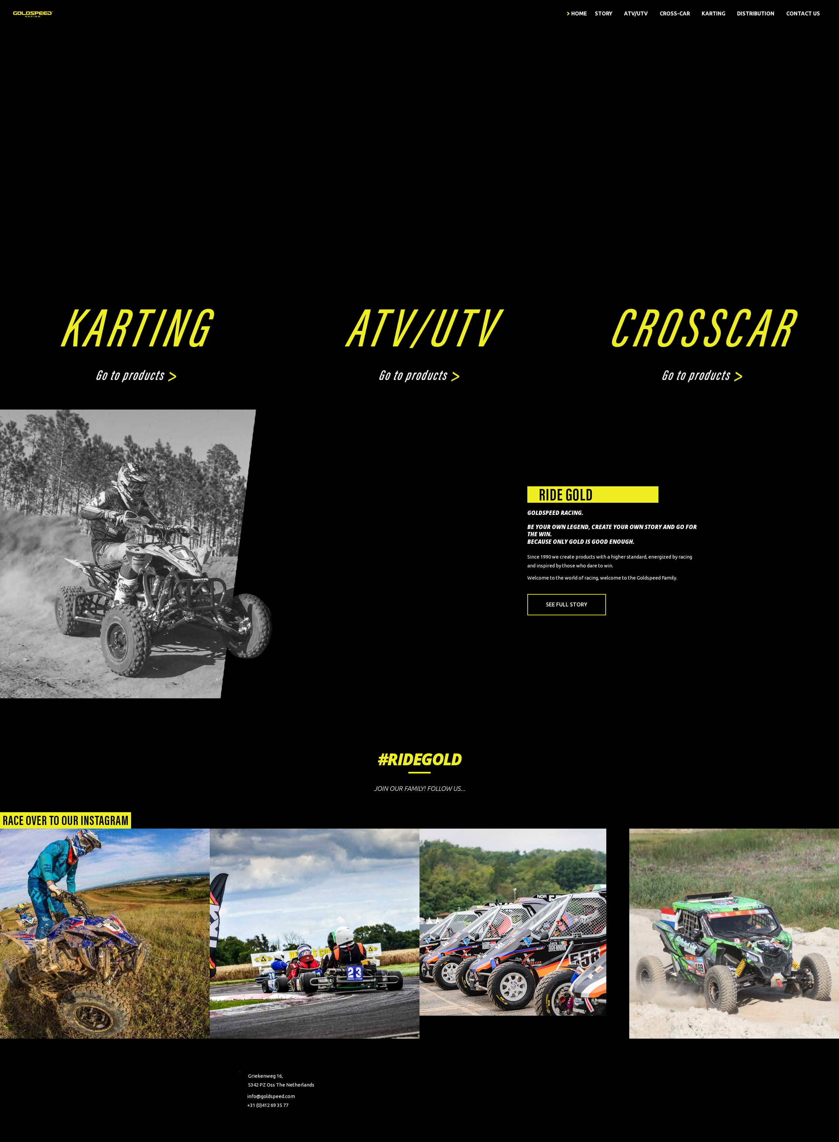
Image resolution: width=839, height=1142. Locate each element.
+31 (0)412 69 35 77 (267, 1105)
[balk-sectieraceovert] (65, 820)
